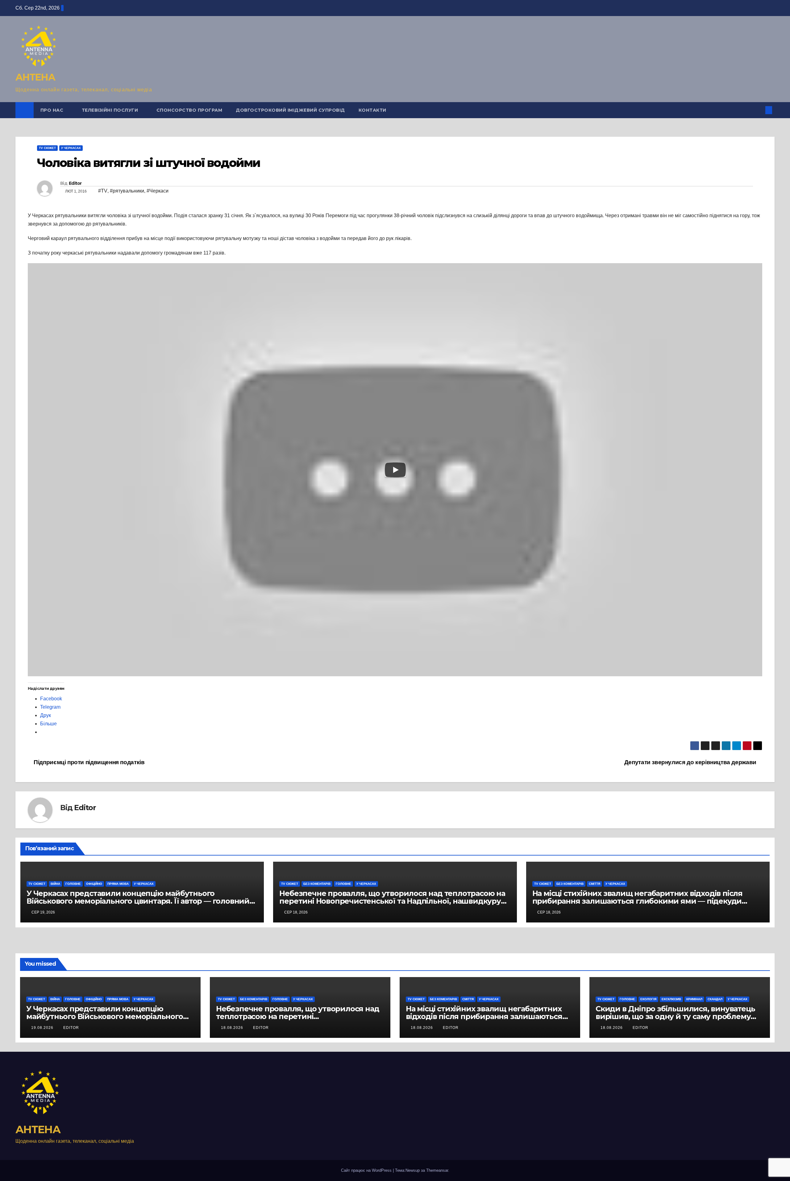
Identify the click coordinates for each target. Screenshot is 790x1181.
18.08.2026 (232, 1028)
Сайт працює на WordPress (367, 1170)
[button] (758, 110)
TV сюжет (47, 148)
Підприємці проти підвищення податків (88, 762)
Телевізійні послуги (110, 110)
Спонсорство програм (189, 110)
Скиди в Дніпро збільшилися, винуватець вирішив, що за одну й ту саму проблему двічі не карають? (675, 1016)
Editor (75, 183)
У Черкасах (71, 148)
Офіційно (94, 883)
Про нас (52, 110)
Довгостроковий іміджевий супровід (290, 110)
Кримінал (694, 999)
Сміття (594, 883)
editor (71, 1028)
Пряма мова (118, 883)
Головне (73, 883)
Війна (55, 883)
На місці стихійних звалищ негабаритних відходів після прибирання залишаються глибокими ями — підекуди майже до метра (637, 901)
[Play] (395, 469)
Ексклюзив (671, 999)
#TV (102, 190)
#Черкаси (157, 190)
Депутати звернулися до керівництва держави (691, 762)
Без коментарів (317, 883)
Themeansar (437, 1170)
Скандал (715, 999)
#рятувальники (127, 190)
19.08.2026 (43, 1028)
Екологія (648, 999)
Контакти (372, 110)
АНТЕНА (35, 77)
